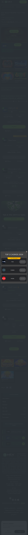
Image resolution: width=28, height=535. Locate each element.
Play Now (23, 261)
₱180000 (12, 270)
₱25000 (12, 278)
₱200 (12, 261)
